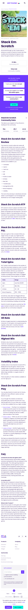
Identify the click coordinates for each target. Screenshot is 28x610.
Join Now (14, 104)
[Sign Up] (22, 572)
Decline (8, 607)
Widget (3, 549)
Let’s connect (8, 568)
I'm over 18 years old (9, 578)
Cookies (20, 593)
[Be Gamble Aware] (9, 596)
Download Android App (7, 562)
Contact (17, 549)
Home (2, 9)
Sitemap (3, 556)
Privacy (13, 593)
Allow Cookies (18, 607)
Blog (16, 546)
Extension (3, 544)
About (16, 544)
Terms (7, 593)
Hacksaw (6, 9)
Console (3, 546)
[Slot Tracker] (13, 3)
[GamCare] (16, 597)
